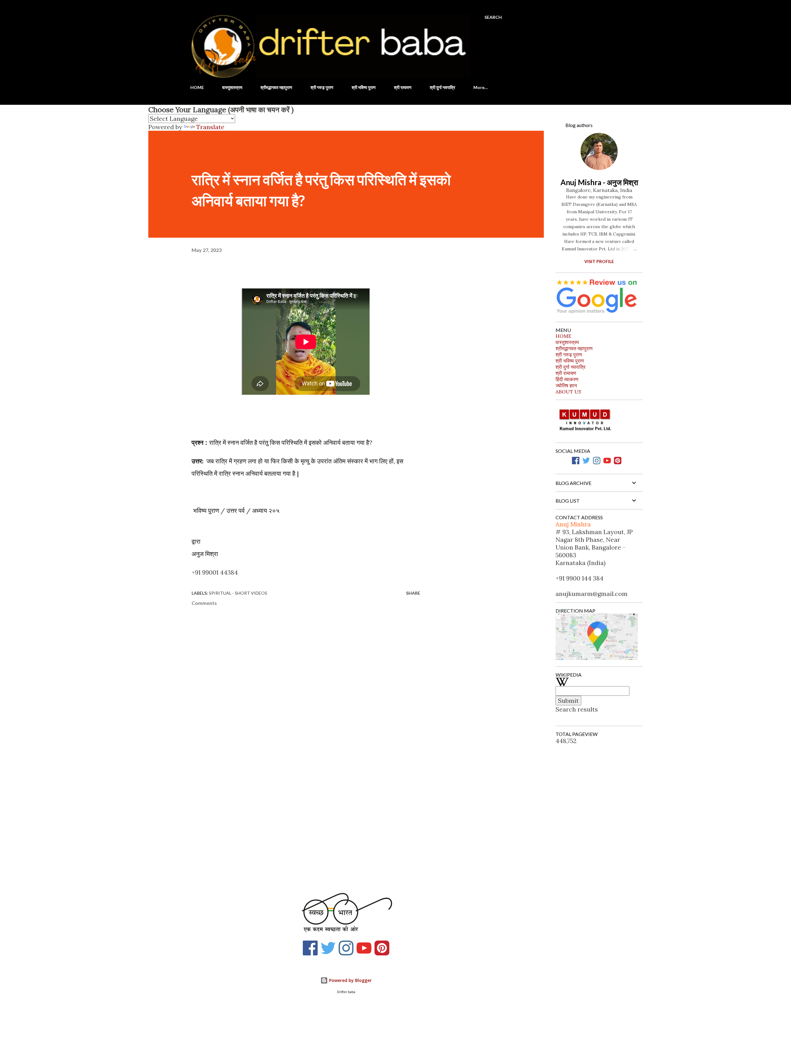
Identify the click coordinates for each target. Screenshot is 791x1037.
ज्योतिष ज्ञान (566, 385)
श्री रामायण (403, 87)
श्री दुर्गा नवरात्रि (442, 87)
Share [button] (413, 593)
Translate (210, 127)
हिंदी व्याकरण (567, 379)
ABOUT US (568, 392)
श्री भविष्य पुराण (364, 87)
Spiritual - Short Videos (238, 593)
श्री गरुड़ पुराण (322, 87)
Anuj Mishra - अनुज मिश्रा (599, 182)
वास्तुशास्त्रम (232, 87)
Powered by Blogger (350, 980)
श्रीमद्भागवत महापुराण (276, 87)
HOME (197, 87)
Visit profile (599, 261)
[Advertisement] (296, 810)
